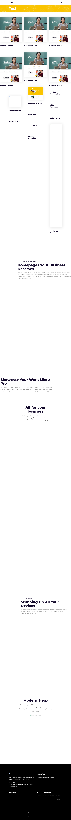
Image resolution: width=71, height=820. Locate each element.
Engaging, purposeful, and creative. (45, 777)
